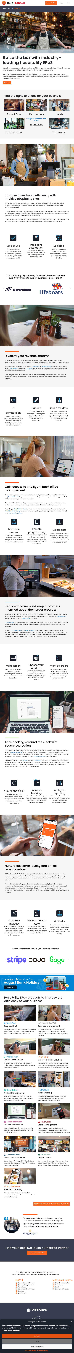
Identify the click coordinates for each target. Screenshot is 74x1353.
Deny (37, 1341)
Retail (19, 1280)
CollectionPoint (26, 618)
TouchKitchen (61, 616)
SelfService (13, 369)
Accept (37, 1336)
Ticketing (17, 511)
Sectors (10, 9)
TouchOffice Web (14, 497)
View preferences (37, 1347)
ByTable (29, 369)
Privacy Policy (42, 1351)
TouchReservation (16, 752)
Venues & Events (63, 1280)
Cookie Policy (30, 1351)
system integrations (15, 513)
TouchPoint (35, 367)
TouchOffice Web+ (20, 509)
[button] (71, 1322)
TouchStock (9, 511)
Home (4, 9)
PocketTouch (46, 367)
